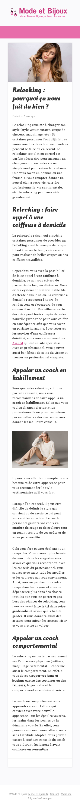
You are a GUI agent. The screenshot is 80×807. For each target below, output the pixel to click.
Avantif (17, 343)
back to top (44, 798)
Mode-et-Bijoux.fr (38, 793)
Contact (54, 793)
